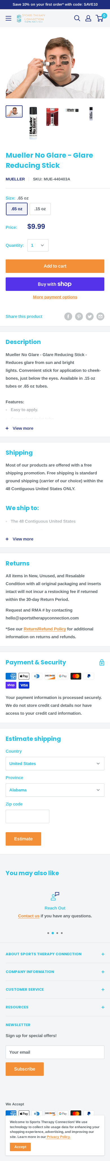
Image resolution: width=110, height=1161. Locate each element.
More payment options (55, 297)
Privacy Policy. (58, 1137)
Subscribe (24, 1069)
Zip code (14, 804)
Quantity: (15, 245)
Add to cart (55, 266)
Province (14, 777)
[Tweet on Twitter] (90, 316)
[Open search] (77, 18)
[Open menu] (8, 18)
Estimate (23, 838)
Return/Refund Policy (45, 628)
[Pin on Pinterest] (79, 316)
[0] (99, 18)
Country (14, 751)
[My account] (88, 18)
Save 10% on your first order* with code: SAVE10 (55, 4)
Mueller (15, 179)
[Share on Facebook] (68, 316)
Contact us (28, 915)
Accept (20, 1147)
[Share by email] (100, 316)
